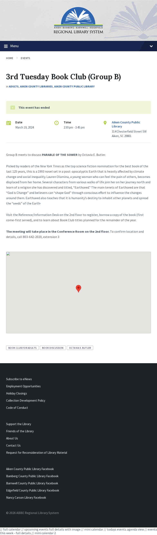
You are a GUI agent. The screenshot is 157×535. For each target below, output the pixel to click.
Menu (14, 46)
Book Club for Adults (22, 347)
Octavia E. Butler (80, 347)
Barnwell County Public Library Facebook (32, 483)
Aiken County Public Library (74, 86)
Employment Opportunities (23, 386)
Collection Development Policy (25, 400)
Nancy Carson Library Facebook (26, 497)
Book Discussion (53, 347)
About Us (12, 438)
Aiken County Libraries (36, 86)
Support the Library (18, 424)
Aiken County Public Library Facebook (30, 469)
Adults (14, 86)
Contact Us (13, 445)
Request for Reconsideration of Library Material (36, 453)
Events (25, 58)
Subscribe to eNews (19, 379)
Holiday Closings (16, 393)
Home (9, 58)
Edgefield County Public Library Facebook (32, 490)
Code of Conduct (17, 408)
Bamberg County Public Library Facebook (32, 476)
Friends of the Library (20, 431)
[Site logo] (78, 33)
